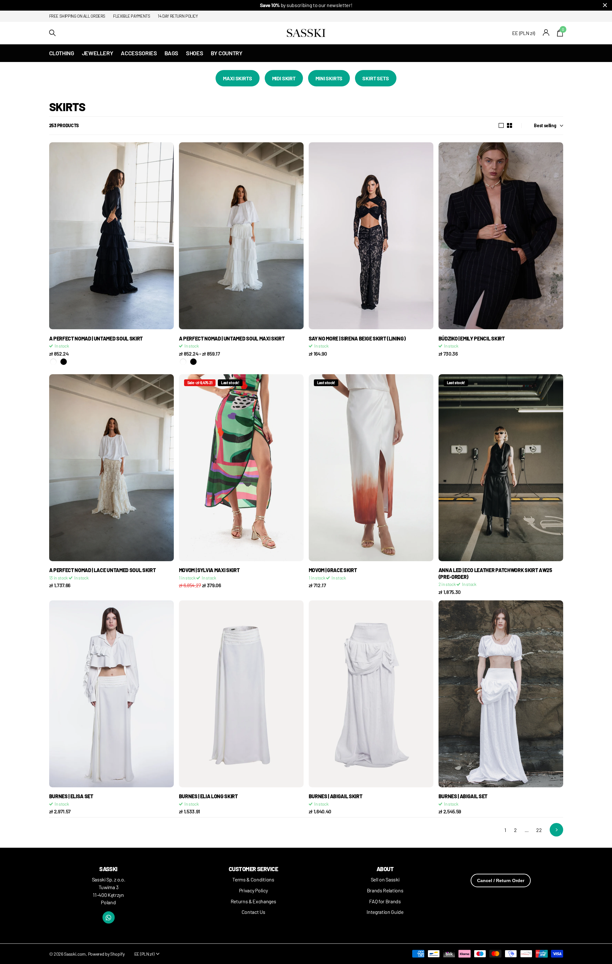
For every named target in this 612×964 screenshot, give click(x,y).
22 (539, 830)
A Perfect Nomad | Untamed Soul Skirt (96, 338)
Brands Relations (385, 890)
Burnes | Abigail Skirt (335, 796)
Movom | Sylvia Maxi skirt (209, 570)
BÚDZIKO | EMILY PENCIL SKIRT (472, 338)
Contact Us (253, 912)
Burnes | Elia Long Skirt (208, 796)
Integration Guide (385, 912)
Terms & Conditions (253, 879)
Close (605, 5)
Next (556, 829)
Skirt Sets (375, 78)
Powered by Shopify (106, 954)
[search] (52, 33)
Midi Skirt (284, 78)
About (385, 868)
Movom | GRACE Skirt (333, 570)
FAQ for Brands (385, 901)
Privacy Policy (253, 890)
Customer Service (253, 868)
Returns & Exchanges (253, 901)
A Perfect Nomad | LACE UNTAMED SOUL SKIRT (102, 570)
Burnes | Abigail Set (463, 796)
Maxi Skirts (237, 78)
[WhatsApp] (108, 917)
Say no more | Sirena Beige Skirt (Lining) (357, 338)
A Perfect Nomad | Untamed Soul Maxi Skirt (232, 338)
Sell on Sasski (385, 879)
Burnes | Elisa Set (71, 796)
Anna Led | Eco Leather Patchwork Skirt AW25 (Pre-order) (495, 573)
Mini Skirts (328, 78)
